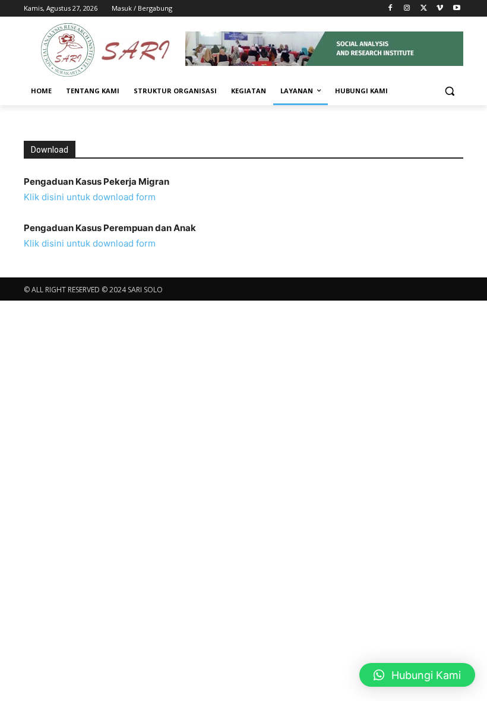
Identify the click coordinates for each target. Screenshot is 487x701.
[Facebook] (390, 8)
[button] (449, 91)
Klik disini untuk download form (90, 197)
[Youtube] (456, 8)
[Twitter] (424, 8)
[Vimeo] (440, 8)
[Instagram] (407, 8)
